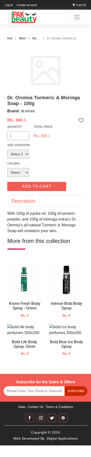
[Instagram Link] (41, 418)
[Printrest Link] (63, 418)
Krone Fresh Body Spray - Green (24, 305)
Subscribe (75, 391)
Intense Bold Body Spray (66, 305)
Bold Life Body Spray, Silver (24, 344)
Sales (22, 407)
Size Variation (18, 145)
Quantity (14, 127)
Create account (27, 5)
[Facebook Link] (29, 418)
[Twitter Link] (52, 418)
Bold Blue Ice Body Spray (66, 344)
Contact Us (36, 407)
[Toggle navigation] (77, 17)
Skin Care (35, 39)
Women (22, 38)
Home (9, 38)
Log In (9, 5)
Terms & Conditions (59, 407)
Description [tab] (23, 201)
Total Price (43, 127)
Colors (13, 163)
